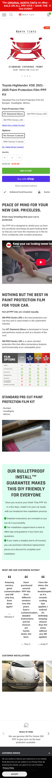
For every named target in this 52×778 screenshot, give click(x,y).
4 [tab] (29, 76)
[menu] (4, 15)
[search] (11, 14)
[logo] (26, 14)
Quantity (5, 152)
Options (7, 130)
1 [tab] (22, 76)
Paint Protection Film (13, 109)
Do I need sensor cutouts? (13, 147)
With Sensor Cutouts (13, 141)
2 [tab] (24, 76)
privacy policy (8, 768)
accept (14, 774)
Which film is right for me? (13, 125)
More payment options (26, 185)
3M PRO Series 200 (37, 114)
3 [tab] (27, 76)
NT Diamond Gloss (13, 114)
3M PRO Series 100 (13, 120)
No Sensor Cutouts (13, 135)
